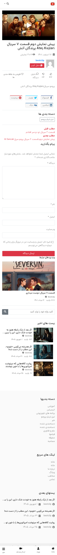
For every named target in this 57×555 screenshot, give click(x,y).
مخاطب (51, 476)
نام (53, 204)
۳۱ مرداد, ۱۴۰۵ (30, 516)
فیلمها (52, 434)
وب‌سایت (50, 229)
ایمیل (51, 217)
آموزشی (51, 406)
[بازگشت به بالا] (8, 537)
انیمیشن (51, 410)
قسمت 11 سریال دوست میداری (40, 293)
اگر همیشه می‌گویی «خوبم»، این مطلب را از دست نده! (18, 348)
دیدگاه (51, 163)
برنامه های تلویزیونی (45, 413)
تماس (52, 479)
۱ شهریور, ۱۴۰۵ (30, 504)
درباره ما (51, 469)
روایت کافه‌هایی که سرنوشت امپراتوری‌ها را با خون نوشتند (18, 365)
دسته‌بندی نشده (47, 424)
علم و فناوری (49, 431)
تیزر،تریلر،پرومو (47, 119)
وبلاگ (52, 472)
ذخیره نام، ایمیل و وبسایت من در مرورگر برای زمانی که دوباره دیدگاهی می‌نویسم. (27, 243)
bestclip (40, 60)
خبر (53, 420)
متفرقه (52, 438)
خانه (53, 462)
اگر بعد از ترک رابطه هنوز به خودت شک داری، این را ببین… (17, 331)
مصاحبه (51, 441)
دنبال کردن (35, 65)
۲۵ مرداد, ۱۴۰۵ (30, 527)
